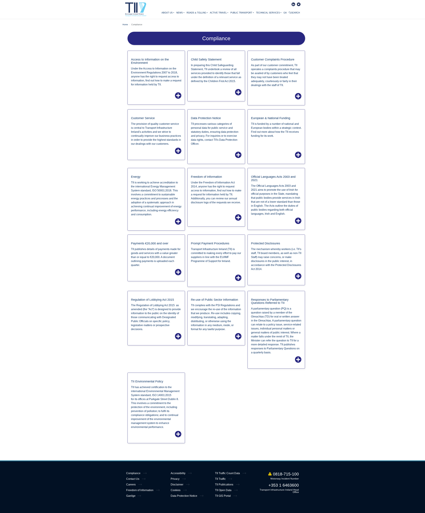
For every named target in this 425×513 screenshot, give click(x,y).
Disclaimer (177, 484)
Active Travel (218, 12)
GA (285, 12)
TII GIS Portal (223, 495)
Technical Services (268, 12)
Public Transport (241, 12)
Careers (131, 484)
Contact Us (133, 478)
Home (135, 9)
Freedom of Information (140, 490)
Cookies (176, 490)
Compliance (133, 473)
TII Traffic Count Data (228, 473)
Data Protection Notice (184, 495)
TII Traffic (220, 478)
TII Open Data (223, 490)
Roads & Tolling (196, 12)
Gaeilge (130, 495)
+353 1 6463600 (283, 485)
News (179, 12)
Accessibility (178, 473)
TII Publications (224, 484)
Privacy (175, 478)
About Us (167, 12)
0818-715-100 (286, 474)
